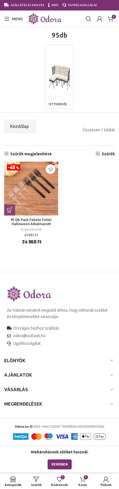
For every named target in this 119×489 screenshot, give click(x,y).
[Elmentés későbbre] (50, 169)
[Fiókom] (99, 18)
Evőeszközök (31, 229)
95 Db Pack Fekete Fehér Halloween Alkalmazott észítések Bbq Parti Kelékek (31, 224)
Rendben (59, 464)
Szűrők (108, 154)
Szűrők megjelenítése (31, 154)
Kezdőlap (19, 126)
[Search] (88, 18)
